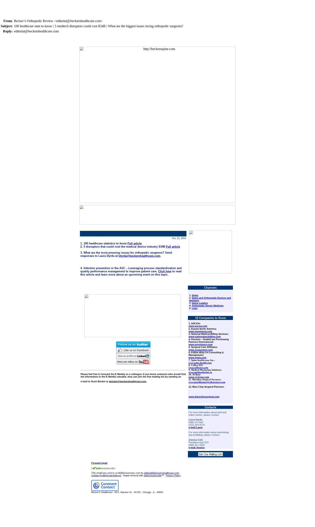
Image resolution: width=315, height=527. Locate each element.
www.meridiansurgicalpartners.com (207, 382)
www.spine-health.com (200, 363)
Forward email (99, 463)
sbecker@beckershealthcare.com (127, 381)
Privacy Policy (173, 475)
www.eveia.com (197, 357)
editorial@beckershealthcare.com (161, 473)
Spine (195, 295)
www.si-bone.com (199, 377)
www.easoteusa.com (200, 331)
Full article (135, 243)
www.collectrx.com (198, 367)
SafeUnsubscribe (153, 475)
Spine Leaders (200, 303)
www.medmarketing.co (200, 372)
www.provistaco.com (201, 344)
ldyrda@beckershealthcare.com (139, 255)
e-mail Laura (195, 427)
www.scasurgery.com (201, 350)
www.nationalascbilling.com (205, 336)
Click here (164, 271)
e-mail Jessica (196, 447)
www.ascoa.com (198, 326)
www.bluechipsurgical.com (204, 396)
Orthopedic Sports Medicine (208, 305)
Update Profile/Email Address (106, 475)
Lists (194, 308)
